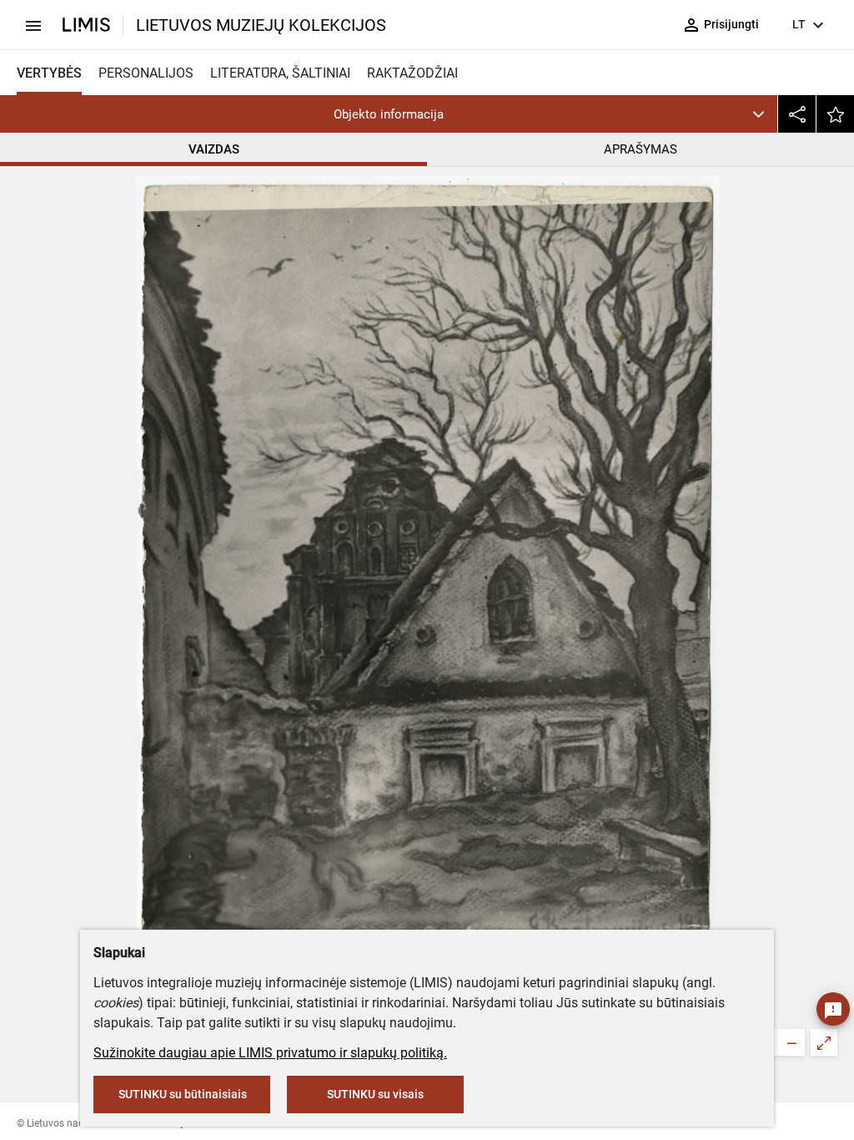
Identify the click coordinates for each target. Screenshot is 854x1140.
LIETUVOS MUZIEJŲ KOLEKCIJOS (261, 25)
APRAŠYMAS (640, 149)
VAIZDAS (213, 149)
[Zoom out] (791, 1042)
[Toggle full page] (824, 1042)
